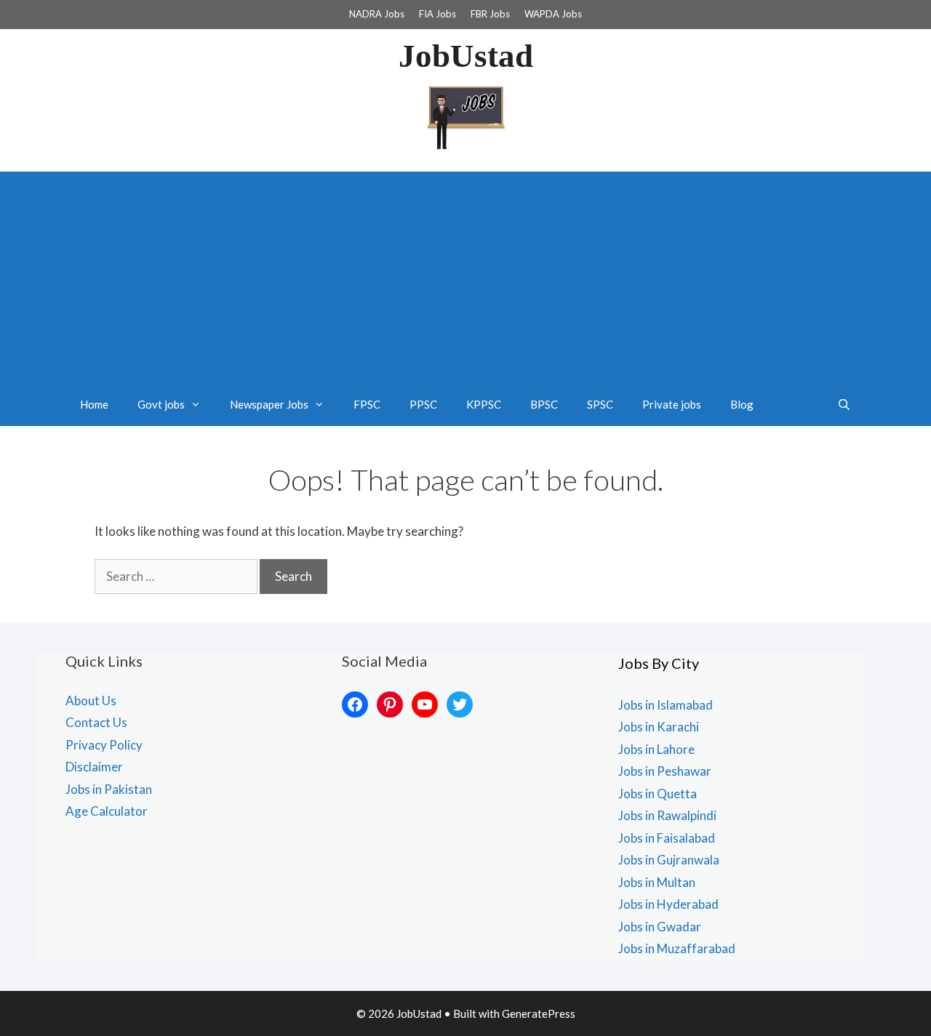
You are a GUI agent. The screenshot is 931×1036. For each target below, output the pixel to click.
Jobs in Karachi (658, 726)
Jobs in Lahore (656, 749)
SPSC (600, 404)
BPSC (544, 404)
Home (94, 404)
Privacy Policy (104, 744)
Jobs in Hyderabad (668, 904)
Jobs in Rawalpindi (667, 815)
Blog (742, 404)
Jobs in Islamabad (665, 704)
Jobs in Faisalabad (666, 838)
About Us (90, 700)
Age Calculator (106, 811)
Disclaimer (94, 766)
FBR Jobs (490, 14)
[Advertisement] (465, 273)
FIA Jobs (437, 14)
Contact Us (96, 722)
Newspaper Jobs (269, 404)
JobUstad (466, 56)
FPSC (366, 404)
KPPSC (483, 404)
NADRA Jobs (376, 14)
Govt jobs (161, 404)
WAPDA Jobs (553, 14)
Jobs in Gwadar (659, 926)
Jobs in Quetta (657, 793)
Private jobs (671, 404)
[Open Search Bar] (844, 404)
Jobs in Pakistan (108, 789)
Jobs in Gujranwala (668, 859)
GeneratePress (538, 1013)
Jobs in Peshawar (664, 771)
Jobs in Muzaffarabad (676, 948)
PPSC (423, 404)
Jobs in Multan (656, 882)
